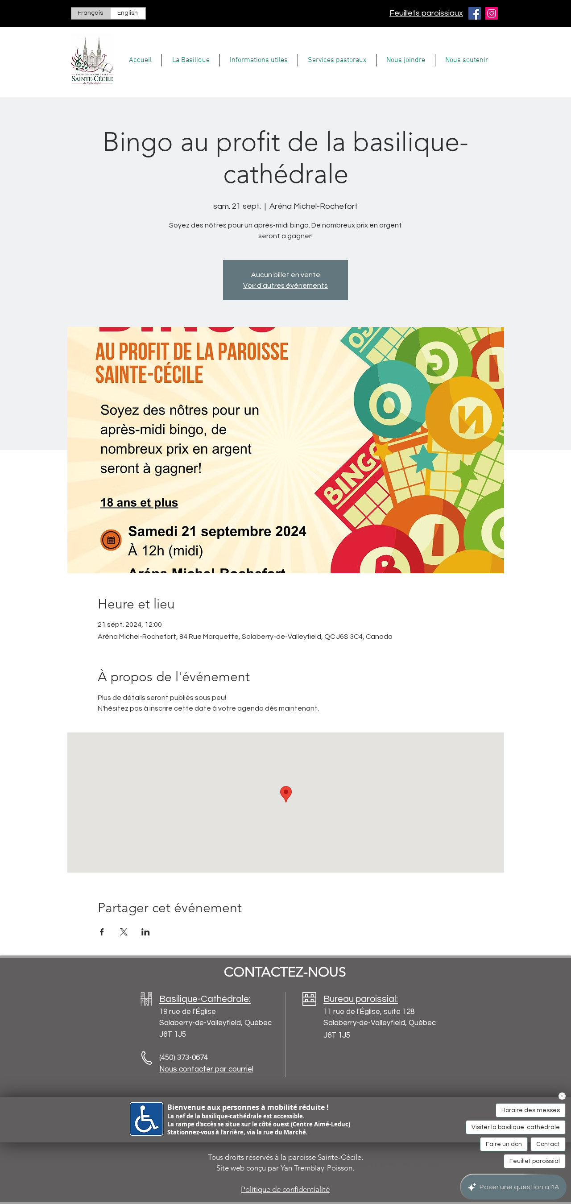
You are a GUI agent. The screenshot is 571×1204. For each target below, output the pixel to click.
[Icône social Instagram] (491, 13)
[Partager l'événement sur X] (124, 931)
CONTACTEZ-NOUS (285, 972)
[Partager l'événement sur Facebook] (102, 931)
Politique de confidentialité (285, 1189)
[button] (190, 60)
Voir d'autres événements (285, 285)
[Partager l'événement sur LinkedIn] (145, 931)
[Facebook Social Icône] (474, 13)
